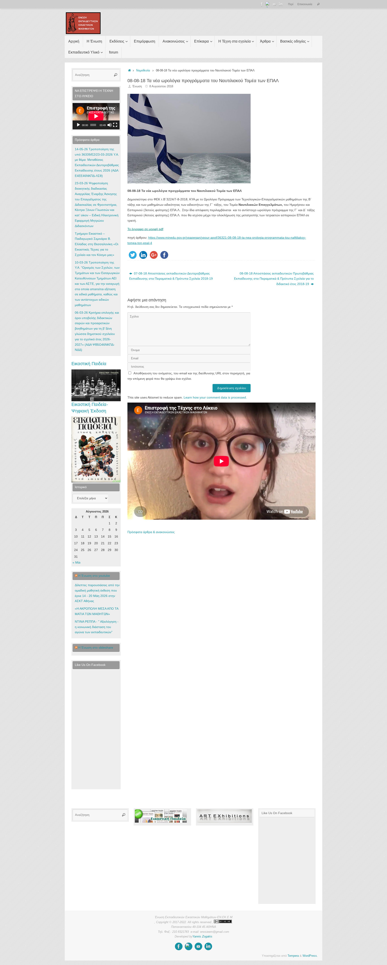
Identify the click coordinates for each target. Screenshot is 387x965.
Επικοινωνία (304, 4)
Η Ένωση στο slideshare (95, 647)
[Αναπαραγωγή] (78, 125)
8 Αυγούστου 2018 (161, 86)
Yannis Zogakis (202, 936)
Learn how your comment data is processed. (215, 397)
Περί (290, 4)
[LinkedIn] (280, 4)
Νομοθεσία (143, 70)
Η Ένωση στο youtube (94, 575)
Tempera (293, 955)
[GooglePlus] (268, 4)
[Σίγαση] (109, 125)
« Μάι (76, 562)
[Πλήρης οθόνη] (115, 125)
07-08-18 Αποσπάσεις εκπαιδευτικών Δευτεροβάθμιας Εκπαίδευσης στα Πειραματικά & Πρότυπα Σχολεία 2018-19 (171, 276)
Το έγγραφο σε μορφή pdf (145, 229)
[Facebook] (262, 4)
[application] (96, 116)
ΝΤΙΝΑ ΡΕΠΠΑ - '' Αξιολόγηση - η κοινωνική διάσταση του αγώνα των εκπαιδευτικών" (96, 627)
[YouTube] (274, 4)
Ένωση (137, 86)
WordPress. (310, 955)
